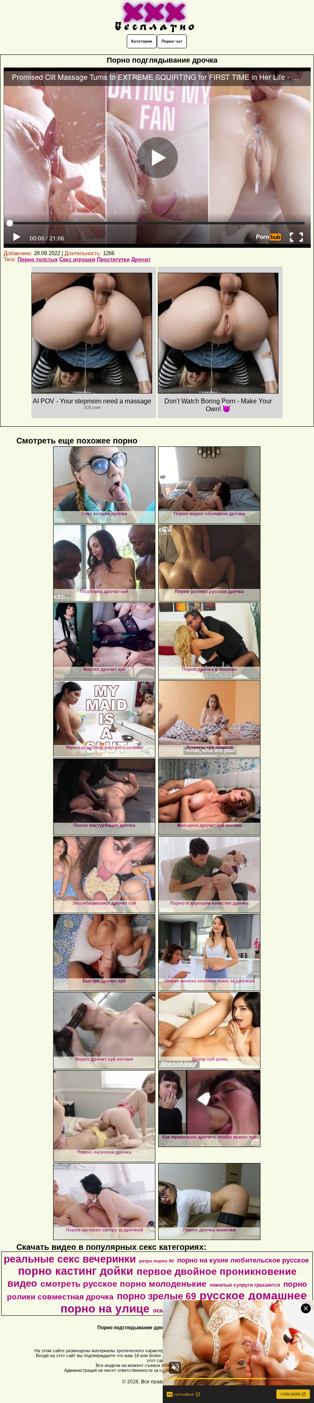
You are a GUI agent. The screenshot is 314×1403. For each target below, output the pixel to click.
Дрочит (140, 259)
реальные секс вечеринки (70, 1259)
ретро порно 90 (156, 1260)
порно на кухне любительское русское (243, 1260)
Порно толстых (38, 259)
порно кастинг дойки (75, 1271)
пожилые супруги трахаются (245, 1285)
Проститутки (113, 259)
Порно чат (171, 41)
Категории (141, 41)
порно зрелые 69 (156, 1296)
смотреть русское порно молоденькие (123, 1284)
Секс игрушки (77, 259)
